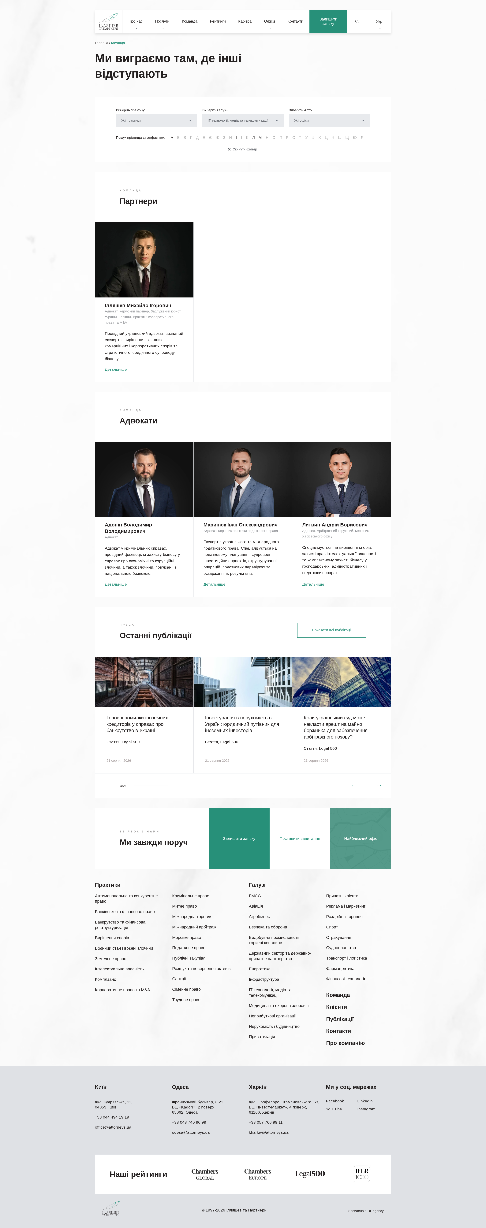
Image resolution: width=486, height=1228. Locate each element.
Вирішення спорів (112, 937)
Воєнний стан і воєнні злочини (124, 948)
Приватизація (262, 1036)
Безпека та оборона (268, 927)
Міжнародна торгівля (192, 916)
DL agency (376, 1211)
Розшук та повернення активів (201, 968)
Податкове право (188, 947)
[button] (378, 785)
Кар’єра (245, 21)
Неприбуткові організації (272, 1016)
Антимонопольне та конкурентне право (126, 899)
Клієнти (336, 1007)
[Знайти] (357, 21)
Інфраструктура (264, 979)
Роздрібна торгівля (344, 916)
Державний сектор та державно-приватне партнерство (280, 956)
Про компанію (345, 1043)
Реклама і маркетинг (345, 906)
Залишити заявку (328, 21)
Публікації (340, 1019)
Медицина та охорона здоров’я (279, 1005)
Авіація (256, 906)
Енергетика (260, 969)
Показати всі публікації (332, 630)
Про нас (136, 21)
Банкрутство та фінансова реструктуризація (120, 925)
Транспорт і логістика (346, 958)
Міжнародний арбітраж (194, 927)
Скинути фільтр (245, 149)
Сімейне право (186, 989)
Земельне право (110, 958)
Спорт (332, 927)
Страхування (338, 937)
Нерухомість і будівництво (274, 1026)
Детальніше (116, 369)
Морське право (186, 937)
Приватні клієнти (342, 896)
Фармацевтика (340, 968)
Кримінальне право (190, 896)
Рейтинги (218, 21)
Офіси (269, 21)
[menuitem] (379, 21)
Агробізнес (259, 916)
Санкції (179, 978)
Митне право (184, 906)
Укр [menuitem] (379, 21)
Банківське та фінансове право (125, 911)
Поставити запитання (300, 838)
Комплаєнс (105, 979)
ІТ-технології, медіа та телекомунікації (270, 992)
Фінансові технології (345, 978)
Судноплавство (341, 947)
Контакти (295, 21)
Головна (101, 43)
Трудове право (186, 999)
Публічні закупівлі (189, 958)
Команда (189, 21)
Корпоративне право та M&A (122, 989)
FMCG (255, 896)
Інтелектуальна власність (119, 969)
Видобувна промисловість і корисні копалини (275, 940)
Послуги (162, 21)
